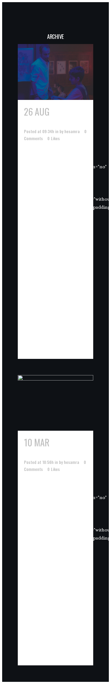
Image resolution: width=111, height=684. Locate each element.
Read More (36, 345)
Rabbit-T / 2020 (53, 447)
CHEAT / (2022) (51, 117)
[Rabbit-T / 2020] (55, 403)
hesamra (72, 131)
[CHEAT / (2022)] (55, 72)
